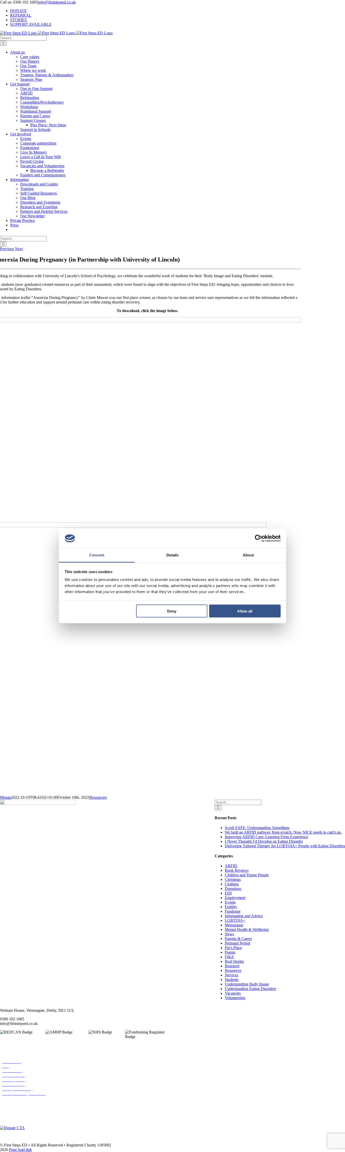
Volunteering (235, 998)
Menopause (234, 925)
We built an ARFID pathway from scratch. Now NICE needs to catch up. (283, 832)
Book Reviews (237, 870)
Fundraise (232, 911)
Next (19, 249)
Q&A (229, 957)
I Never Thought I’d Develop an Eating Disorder (264, 841)
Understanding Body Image (247, 984)
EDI (228, 893)
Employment (235, 898)
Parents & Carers (238, 938)
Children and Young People (247, 875)
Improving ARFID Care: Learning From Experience (266, 837)
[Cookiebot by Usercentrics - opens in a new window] (258, 538)
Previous (7, 249)
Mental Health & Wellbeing (247, 929)
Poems (230, 952)
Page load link (20, 1149)
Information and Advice (244, 916)
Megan (5, 797)
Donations (233, 888)
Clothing (232, 884)
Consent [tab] (96, 555)
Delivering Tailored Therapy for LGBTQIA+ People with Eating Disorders (285, 846)
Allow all (244, 611)
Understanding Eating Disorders (250, 988)
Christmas (233, 879)
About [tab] (248, 555)
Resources (98, 797)
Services (231, 975)
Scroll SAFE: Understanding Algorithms (257, 828)
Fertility (231, 907)
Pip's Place (233, 948)
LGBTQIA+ (235, 920)
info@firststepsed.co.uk (57, 2)
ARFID (231, 866)
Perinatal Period (237, 943)
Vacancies (233, 993)
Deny (171, 611)
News (229, 934)
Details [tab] (172, 555)
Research (232, 966)
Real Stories (234, 961)
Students (231, 979)
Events (230, 902)
